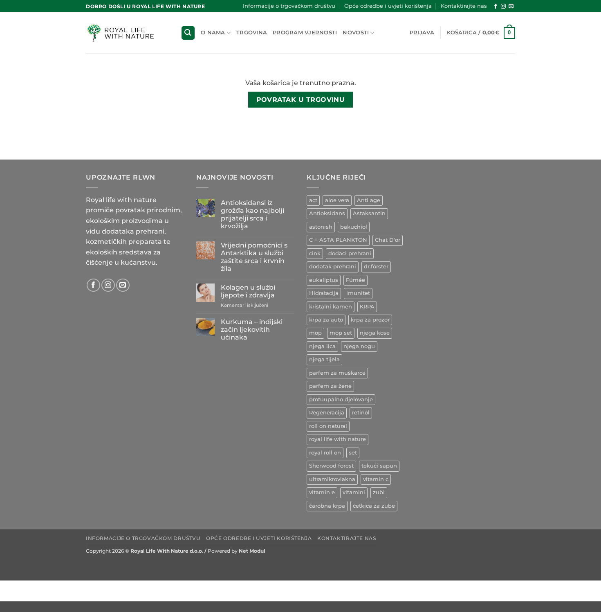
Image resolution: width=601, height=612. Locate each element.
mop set (341, 333)
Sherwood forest (331, 466)
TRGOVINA (251, 32)
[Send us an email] (511, 6)
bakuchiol (353, 227)
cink (315, 253)
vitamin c (375, 479)
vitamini (354, 492)
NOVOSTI (356, 32)
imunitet (358, 293)
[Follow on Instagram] (503, 6)
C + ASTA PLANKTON (338, 240)
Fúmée (355, 280)
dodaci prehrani (349, 253)
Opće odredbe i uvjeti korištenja (388, 6)
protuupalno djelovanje (341, 399)
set (353, 453)
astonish (320, 227)
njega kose (375, 333)
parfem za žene (330, 386)
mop (315, 333)
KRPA (367, 307)
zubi (379, 492)
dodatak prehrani (332, 266)
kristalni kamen (330, 307)
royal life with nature (337, 439)
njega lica (322, 346)
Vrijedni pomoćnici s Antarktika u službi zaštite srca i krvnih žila (254, 257)
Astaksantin (369, 213)
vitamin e (322, 492)
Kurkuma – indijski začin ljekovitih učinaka (252, 329)
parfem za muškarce (337, 373)
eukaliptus (323, 280)
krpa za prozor (370, 320)
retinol (361, 413)
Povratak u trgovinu (300, 100)
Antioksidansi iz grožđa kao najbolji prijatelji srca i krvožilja (252, 214)
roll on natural (328, 426)
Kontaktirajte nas (464, 6)
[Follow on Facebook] (495, 6)
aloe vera (337, 200)
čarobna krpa (327, 506)
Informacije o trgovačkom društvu (289, 6)
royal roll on (325, 453)
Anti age (368, 200)
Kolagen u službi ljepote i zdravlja (248, 291)
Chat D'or (387, 240)
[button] (188, 33)
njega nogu (359, 346)
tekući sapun (379, 466)
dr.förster (376, 266)
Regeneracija (326, 413)
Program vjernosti (305, 32)
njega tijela (324, 359)
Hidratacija (324, 293)
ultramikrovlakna (332, 479)
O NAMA (213, 32)
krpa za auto (326, 320)
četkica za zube (374, 506)
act (313, 200)
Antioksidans (327, 213)
